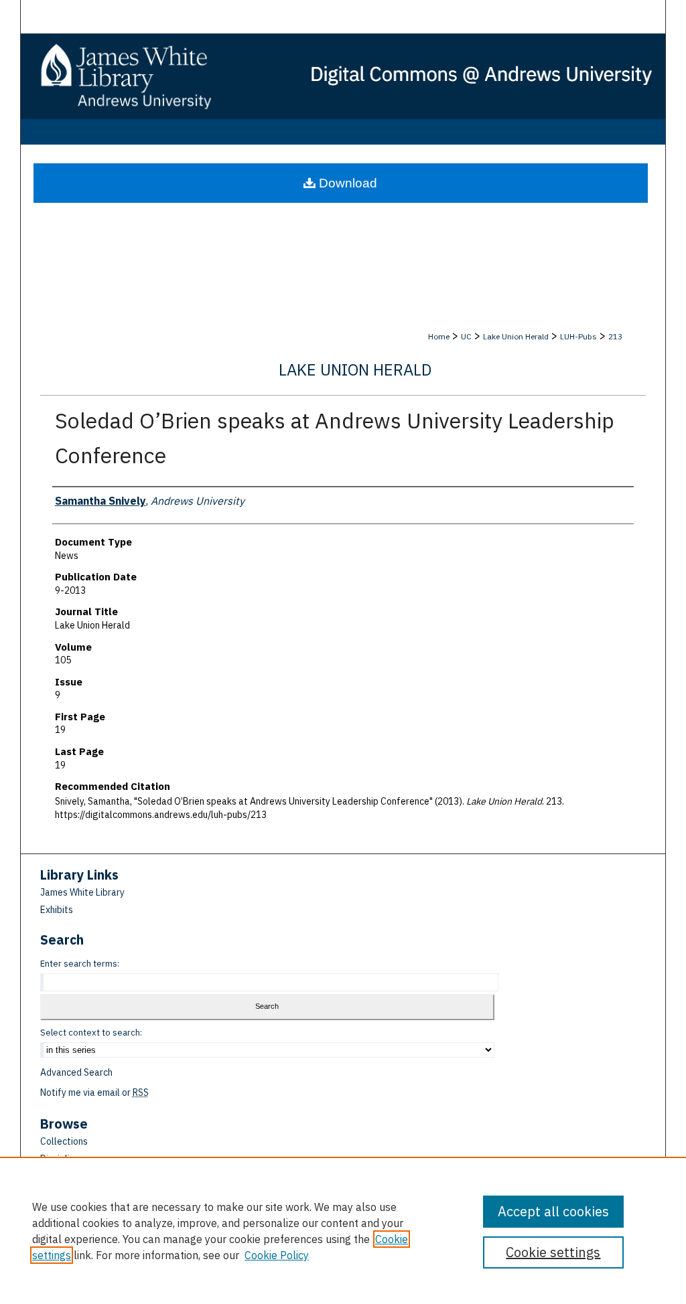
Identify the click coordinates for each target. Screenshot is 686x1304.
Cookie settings (553, 1252)
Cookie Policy (277, 1255)
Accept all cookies (553, 1211)
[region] (343, 1230)
